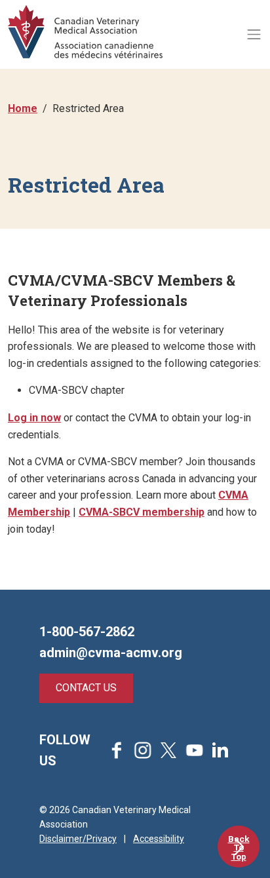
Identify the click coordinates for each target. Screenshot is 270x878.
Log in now (34, 417)
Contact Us (86, 687)
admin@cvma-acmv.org (110, 652)
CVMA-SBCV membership (141, 512)
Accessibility (158, 838)
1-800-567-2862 (86, 631)
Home (22, 108)
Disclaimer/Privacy (78, 838)
